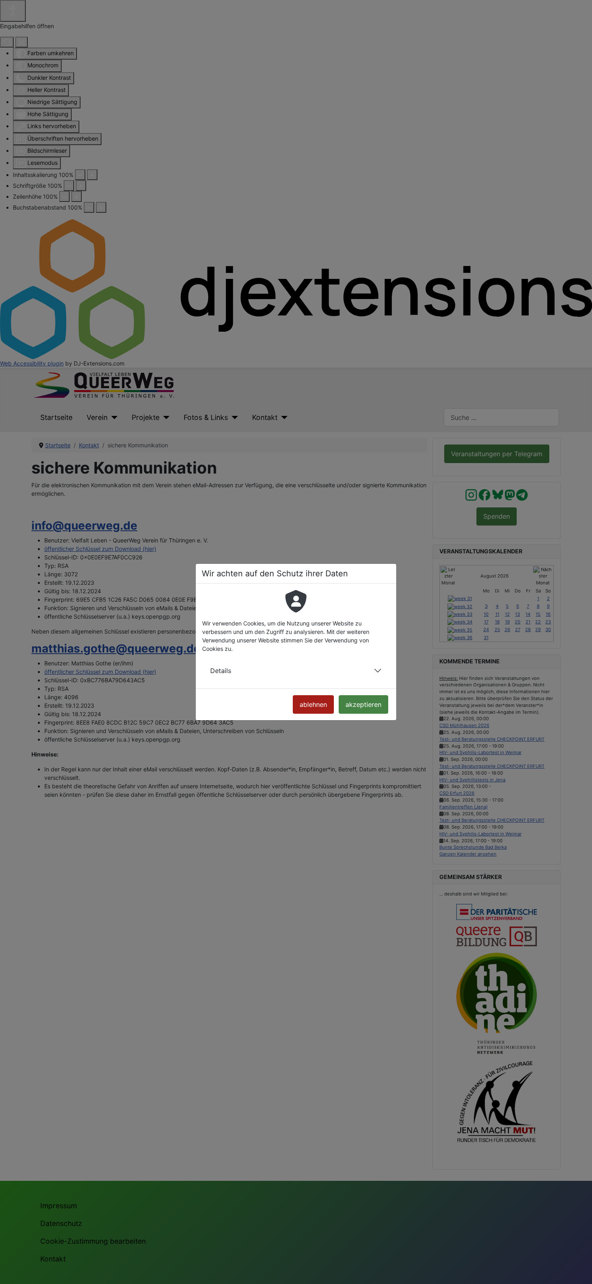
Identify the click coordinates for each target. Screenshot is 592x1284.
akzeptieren (363, 704)
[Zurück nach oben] (579, 1270)
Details (220, 671)
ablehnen (313, 704)
